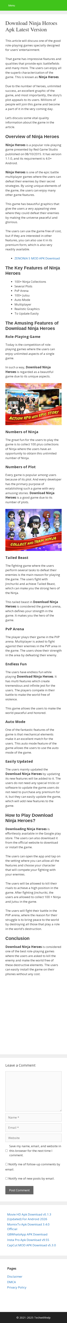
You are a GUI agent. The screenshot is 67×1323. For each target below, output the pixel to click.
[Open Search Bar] (61, 5)
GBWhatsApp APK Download (27, 1234)
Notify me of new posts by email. (31, 1178)
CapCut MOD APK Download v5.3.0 (31, 1245)
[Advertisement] (33, 1014)
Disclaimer (14, 1276)
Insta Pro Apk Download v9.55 (28, 1240)
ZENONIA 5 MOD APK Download (37, 258)
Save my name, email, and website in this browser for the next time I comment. (35, 1150)
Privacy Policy (16, 1287)
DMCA (11, 1282)
